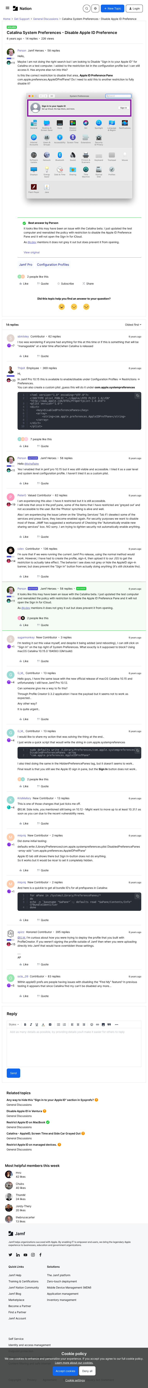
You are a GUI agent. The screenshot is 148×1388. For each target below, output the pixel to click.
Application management (62, 1293)
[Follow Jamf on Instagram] (33, 1255)
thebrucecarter (25, 1217)
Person (22, 50)
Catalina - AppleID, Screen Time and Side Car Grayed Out (44, 1133)
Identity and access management (29, 1345)
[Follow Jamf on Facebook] (40, 1255)
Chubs (20, 1183)
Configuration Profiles (53, 264)
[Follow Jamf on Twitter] (10, 1254)
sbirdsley (23, 336)
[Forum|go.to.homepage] (22, 8)
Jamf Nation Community (23, 1287)
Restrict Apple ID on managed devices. (32, 1144)
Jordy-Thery (23, 1206)
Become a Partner (19, 1306)
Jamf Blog (14, 1293)
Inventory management (61, 1299)
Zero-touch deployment (62, 1281)
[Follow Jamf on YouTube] (25, 1254)
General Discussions (45, 18)
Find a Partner (17, 1312)
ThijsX (21, 368)
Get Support (21, 18)
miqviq (22, 835)
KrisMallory (24, 798)
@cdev (32, 242)
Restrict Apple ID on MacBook (26, 1122)
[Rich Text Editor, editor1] (74, 1047)
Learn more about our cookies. (74, 1362)
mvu (18, 1172)
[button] (7, 9)
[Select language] (95, 8)
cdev (21, 548)
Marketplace (16, 1299)
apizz (21, 932)
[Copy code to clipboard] (137, 396)
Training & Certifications (23, 1281)
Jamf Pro (25, 264)
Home (6, 18)
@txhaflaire (31, 463)
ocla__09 (23, 976)
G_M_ (21, 673)
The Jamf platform (58, 1275)
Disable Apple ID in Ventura (24, 1111)
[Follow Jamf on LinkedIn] (18, 1255)
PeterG (22, 495)
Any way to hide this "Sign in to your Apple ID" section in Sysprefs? (50, 1099)
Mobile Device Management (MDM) (69, 1287)
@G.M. (22, 937)
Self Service (16, 1338)
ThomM (20, 1195)
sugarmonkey (26, 637)
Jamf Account (17, 1318)
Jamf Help (14, 1275)
